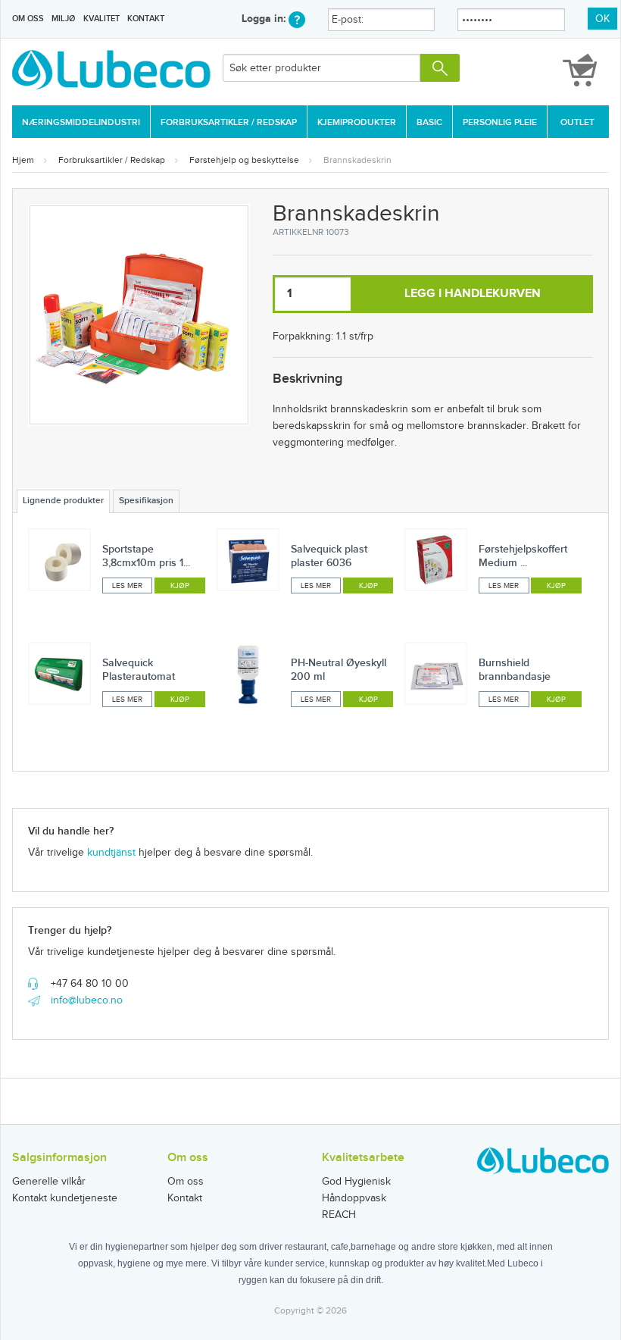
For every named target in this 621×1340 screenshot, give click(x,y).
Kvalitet (101, 18)
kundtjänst (111, 853)
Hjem (23, 160)
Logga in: (265, 18)
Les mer (127, 585)
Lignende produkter (63, 500)
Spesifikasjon (146, 500)
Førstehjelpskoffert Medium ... (523, 556)
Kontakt (145, 18)
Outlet (577, 122)
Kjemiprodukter (356, 122)
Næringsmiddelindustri (81, 122)
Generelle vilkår (49, 1182)
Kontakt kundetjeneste (64, 1198)
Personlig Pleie (500, 122)
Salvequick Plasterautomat (138, 669)
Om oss (28, 18)
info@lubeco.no (87, 1000)
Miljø (63, 18)
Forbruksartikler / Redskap (229, 122)
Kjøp (179, 585)
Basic (429, 122)
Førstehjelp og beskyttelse (244, 160)
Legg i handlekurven (472, 293)
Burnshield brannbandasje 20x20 (515, 676)
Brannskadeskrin (357, 160)
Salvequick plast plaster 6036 (329, 556)
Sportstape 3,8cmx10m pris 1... (146, 556)
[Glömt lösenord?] (297, 18)
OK (602, 19)
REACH (339, 1215)
